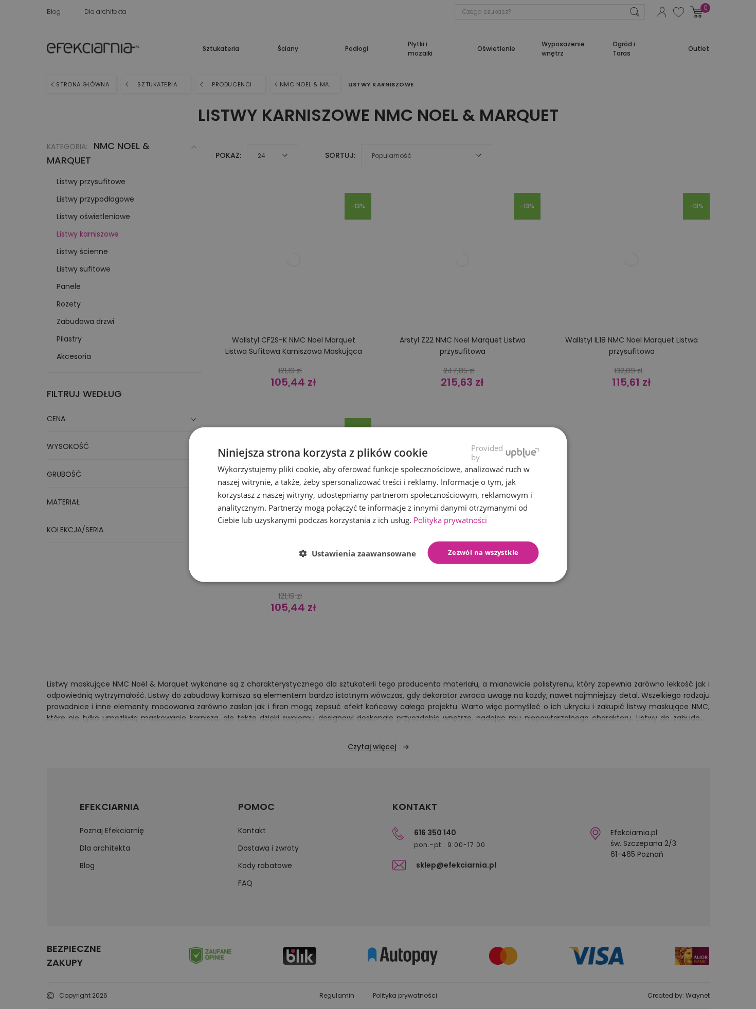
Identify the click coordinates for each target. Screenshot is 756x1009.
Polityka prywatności (450, 520)
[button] (361, 553)
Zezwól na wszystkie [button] (483, 552)
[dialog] (378, 504)
